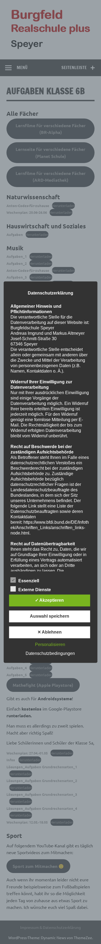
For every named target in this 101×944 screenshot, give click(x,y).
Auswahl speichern (49, 616)
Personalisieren (50, 644)
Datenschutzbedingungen (50, 653)
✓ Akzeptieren (49, 600)
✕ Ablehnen (49, 632)
